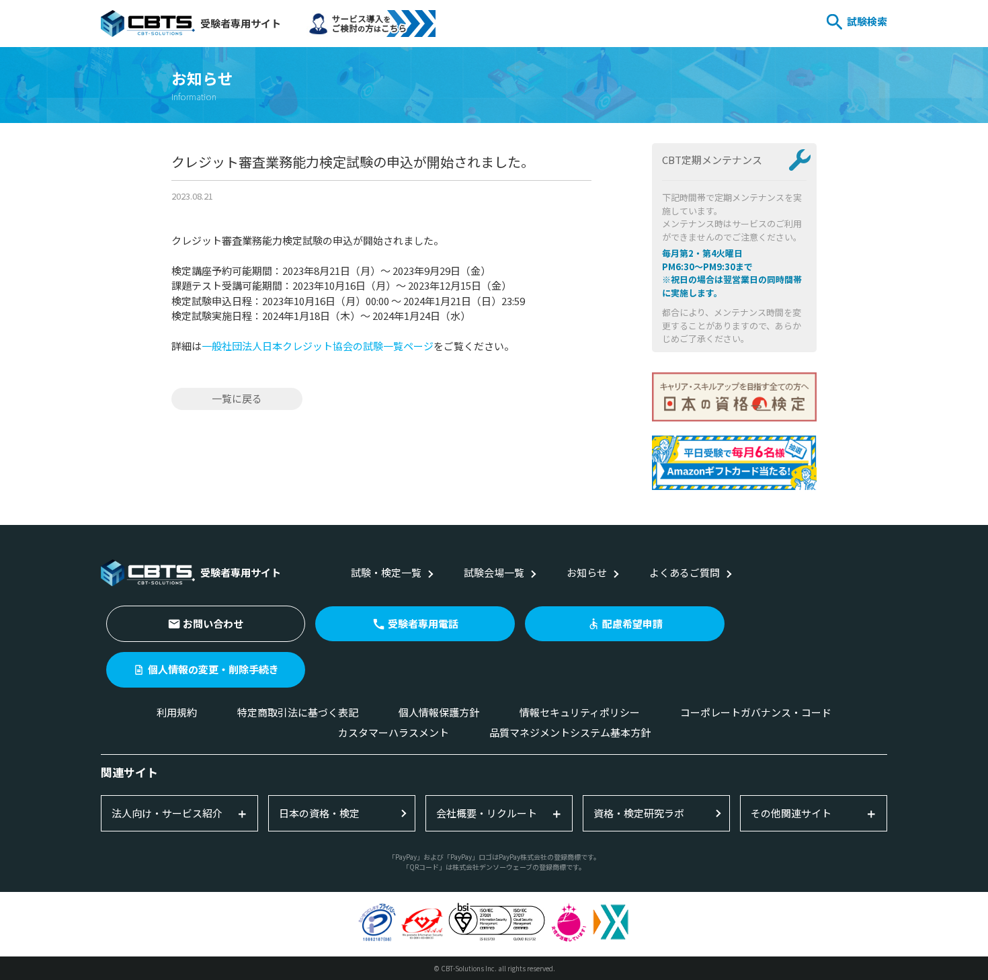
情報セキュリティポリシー (580, 712)
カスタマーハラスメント (393, 732)
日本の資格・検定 (319, 813)
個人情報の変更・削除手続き (213, 669)
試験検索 (867, 21)
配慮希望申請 (632, 623)
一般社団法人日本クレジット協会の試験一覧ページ (318, 346)
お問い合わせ (213, 623)
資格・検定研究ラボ (638, 813)
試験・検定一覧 (386, 572)
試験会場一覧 (494, 572)
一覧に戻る (237, 398)
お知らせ (587, 572)
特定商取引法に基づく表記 (297, 712)
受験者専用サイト (240, 23)
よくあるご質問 (684, 572)
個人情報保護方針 (439, 712)
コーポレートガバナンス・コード (755, 712)
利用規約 (177, 712)
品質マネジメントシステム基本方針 (570, 732)
